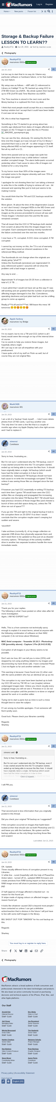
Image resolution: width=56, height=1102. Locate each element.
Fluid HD (9, 1078)
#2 (54, 329)
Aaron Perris (32, 1058)
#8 (54, 862)
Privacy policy (7, 1073)
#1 (54, 69)
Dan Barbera (6, 1049)
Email (4, 1016)
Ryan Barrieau (33, 1049)
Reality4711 (8, 47)
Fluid (3, 1078)
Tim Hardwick (33, 1030)
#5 (54, 603)
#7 (54, 806)
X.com (9, 1016)
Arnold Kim (6, 1012)
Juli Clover (6, 1021)
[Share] (49, 69)
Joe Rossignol (33, 1021)
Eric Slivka (32, 1012)
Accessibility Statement (24, 1073)
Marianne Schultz (34, 1040)
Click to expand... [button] (28, 777)
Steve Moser (6, 1058)
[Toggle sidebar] (53, 11)
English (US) (18, 1081)
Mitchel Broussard (9, 1030)
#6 (54, 746)
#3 (54, 414)
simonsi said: (9, 752)
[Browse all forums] (45, 11)
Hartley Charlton (8, 1040)
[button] (3, 4)
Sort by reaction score (42, 47)
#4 (54, 451)
